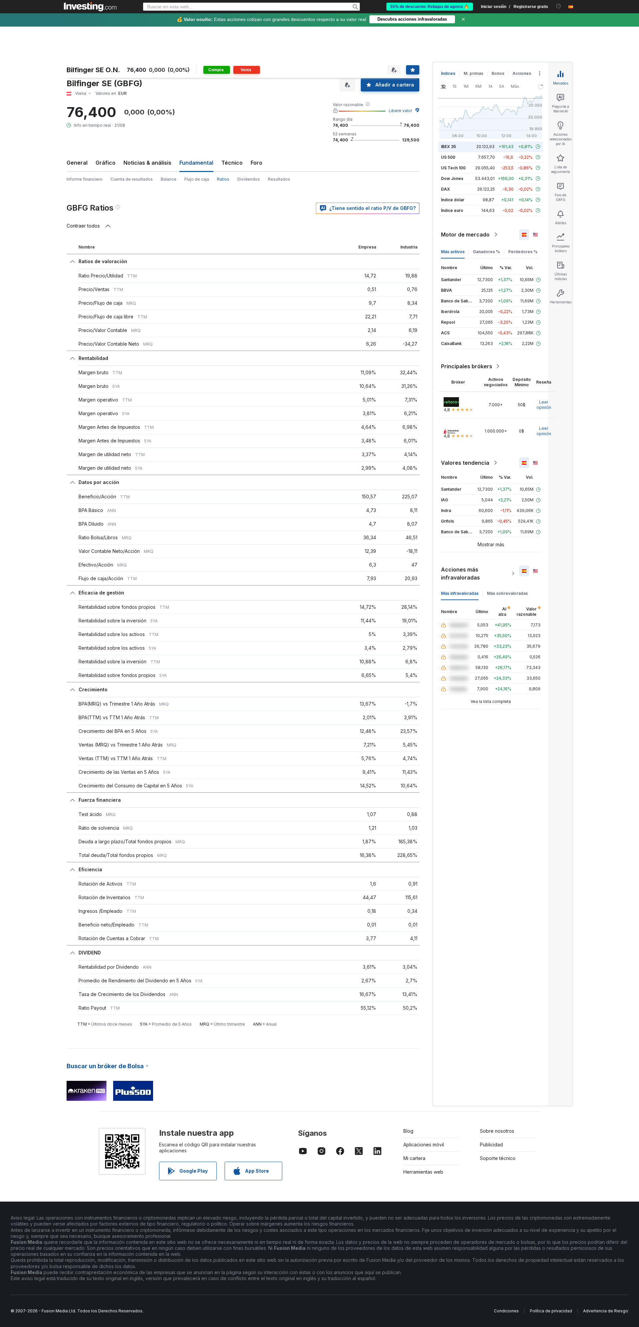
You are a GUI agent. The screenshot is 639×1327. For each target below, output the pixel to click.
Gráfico (105, 162)
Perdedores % (522, 251)
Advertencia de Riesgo (605, 1310)
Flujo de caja (196, 179)
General (77, 162)
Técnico (232, 162)
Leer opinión (543, 405)
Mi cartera (414, 1158)
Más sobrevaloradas (507, 593)
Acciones (522, 73)
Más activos (453, 251)
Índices (448, 73)
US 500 (448, 157)
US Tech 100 (453, 167)
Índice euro (452, 210)
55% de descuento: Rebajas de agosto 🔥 (429, 6)
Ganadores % (486, 251)
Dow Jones (452, 178)
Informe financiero (85, 179)
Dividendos (248, 179)
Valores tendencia (465, 462)
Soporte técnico (498, 1158)
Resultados (279, 179)
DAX (445, 189)
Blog (408, 1131)
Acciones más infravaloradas (460, 573)
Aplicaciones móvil (423, 1144)
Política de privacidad (551, 1310)
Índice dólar (452, 199)
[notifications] (558, 6)
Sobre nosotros (497, 1131)
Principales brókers (466, 366)
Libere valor (400, 110)
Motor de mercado (465, 234)
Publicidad (491, 1144)
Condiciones (506, 1310)
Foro (256, 162)
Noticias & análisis (147, 162)
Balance (168, 179)
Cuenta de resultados (131, 179)
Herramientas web (423, 1172)
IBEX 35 (448, 146)
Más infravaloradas (460, 593)
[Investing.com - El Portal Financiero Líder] (90, 6)
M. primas (473, 73)
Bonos (498, 73)
